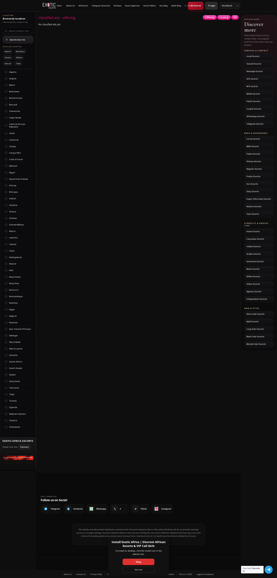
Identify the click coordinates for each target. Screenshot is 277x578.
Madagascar (15, 257)
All (235, 17)
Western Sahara (17, 414)
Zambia (13, 420)
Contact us (190, 5)
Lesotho (13, 237)
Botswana (14, 91)
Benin (12, 85)
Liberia (12, 244)
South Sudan (16, 368)
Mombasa (20, 51)
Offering (209, 17)
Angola (12, 78)
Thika (18, 64)
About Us (70, 5)
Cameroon (14, 111)
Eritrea (12, 185)
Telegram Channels (101, 5)
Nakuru (19, 57)
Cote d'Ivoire (16, 159)
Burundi (13, 104)
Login (212, 5)
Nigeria (13, 316)
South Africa (15, 361)
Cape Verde (15, 117)
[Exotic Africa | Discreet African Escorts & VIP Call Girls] (49, 6)
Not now (138, 569)
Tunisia (13, 401)
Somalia (13, 355)
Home (59, 5)
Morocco (13, 290)
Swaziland (14, 381)
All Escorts (83, 5)
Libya (12, 251)
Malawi (12, 264)
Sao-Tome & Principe (20, 329)
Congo (12, 146)
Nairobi (8, 51)
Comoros (13, 140)
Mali (11, 270)
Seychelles (14, 342)
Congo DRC (15, 153)
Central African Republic (17, 125)
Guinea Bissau (16, 224)
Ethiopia (13, 192)
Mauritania (14, 277)
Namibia (13, 303)
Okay (138, 561)
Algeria (12, 72)
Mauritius (14, 283)
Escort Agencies (132, 5)
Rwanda (13, 322)
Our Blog (163, 5)
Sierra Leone (15, 348)
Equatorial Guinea (18, 179)
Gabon (12, 198)
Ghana (12, 211)
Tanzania (14, 388)
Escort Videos (149, 5)
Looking (224, 17)
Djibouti (13, 166)
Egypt (12, 172)
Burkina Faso (15, 98)
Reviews (117, 5)
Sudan (12, 374)
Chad (12, 133)
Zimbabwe (14, 427)
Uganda (13, 407)
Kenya (12, 231)
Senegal (13, 335)
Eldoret (8, 64)
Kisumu (8, 57)
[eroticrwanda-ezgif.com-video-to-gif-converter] (17, 459)
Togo (11, 394)
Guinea (13, 218)
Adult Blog (176, 5)
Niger (12, 309)
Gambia (13, 205)
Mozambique (16, 296)
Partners (24, 447)
